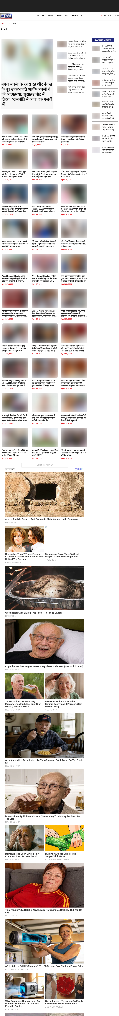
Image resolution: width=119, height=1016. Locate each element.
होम (38, 16)
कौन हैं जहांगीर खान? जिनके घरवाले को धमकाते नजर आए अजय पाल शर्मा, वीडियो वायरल (73, 243)
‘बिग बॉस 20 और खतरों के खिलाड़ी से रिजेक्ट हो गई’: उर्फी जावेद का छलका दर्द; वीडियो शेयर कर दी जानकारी (108, 104)
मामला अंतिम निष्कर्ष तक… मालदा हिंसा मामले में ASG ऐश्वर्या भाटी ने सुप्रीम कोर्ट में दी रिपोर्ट (45, 452)
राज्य (8, 23)
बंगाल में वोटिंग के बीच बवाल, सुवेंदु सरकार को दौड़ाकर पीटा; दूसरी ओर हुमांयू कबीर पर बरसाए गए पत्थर (14, 348)
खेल (66, 16)
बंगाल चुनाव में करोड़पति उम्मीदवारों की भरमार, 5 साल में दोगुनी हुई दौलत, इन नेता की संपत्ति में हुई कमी (73, 417)
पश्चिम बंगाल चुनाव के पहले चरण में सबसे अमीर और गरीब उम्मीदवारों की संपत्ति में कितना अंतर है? (43, 417)
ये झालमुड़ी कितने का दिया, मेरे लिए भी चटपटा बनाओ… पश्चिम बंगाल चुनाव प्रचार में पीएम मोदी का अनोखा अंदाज (14, 417)
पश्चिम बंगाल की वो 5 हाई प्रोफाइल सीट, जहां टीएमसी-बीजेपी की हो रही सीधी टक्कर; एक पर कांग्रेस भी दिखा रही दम (73, 348)
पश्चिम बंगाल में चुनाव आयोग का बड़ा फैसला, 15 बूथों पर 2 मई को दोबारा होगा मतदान (73, 139)
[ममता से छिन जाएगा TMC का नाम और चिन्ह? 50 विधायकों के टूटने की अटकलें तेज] (62, 67)
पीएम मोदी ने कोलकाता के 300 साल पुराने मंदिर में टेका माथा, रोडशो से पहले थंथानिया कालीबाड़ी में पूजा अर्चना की (74, 278)
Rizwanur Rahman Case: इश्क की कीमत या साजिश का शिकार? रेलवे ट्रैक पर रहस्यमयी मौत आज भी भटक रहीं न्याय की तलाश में (15, 139)
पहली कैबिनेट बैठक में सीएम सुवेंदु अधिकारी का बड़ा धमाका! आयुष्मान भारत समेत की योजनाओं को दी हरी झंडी (76, 90)
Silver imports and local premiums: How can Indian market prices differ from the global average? (77, 56)
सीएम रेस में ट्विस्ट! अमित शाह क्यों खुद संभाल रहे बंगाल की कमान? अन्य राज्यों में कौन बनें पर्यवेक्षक (45, 139)
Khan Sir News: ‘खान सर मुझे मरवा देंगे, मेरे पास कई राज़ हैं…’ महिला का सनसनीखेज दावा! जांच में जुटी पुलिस (108, 150)
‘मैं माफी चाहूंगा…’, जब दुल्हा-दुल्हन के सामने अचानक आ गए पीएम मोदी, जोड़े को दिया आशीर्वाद (73, 452)
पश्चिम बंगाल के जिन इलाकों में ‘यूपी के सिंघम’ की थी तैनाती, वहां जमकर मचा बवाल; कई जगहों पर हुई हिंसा (44, 174)
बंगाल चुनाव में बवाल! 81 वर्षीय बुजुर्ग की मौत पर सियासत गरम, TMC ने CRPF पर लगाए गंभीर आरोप (14, 174)
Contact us (76, 16)
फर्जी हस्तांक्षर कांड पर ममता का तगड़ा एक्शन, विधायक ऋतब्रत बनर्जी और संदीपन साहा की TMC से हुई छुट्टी (76, 78)
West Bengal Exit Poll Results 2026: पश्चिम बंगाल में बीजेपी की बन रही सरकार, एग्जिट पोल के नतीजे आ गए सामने (44, 209)
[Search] (111, 16)
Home (2, 23)
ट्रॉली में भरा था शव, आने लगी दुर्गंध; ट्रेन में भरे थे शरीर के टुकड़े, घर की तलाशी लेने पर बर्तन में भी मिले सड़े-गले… (108, 94)
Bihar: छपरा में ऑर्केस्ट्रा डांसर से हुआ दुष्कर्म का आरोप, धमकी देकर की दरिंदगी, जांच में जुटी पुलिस (108, 49)
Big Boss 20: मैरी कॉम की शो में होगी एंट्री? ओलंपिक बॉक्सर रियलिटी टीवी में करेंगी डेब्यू (108, 139)
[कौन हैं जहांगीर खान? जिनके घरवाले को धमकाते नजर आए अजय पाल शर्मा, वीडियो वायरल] (74, 234)
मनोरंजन (50, 16)
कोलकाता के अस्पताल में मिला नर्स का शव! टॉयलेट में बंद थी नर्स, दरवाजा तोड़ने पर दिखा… (77, 44)
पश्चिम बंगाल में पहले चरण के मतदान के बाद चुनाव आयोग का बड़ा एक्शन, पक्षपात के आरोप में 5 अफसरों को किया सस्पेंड (15, 313)
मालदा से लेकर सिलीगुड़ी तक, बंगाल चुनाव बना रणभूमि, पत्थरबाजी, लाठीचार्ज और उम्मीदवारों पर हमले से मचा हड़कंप (73, 313)
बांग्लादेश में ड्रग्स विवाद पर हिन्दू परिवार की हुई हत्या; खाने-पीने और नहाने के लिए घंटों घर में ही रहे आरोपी (109, 71)
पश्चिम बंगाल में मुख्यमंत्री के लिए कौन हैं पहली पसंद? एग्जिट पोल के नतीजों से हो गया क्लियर (74, 174)
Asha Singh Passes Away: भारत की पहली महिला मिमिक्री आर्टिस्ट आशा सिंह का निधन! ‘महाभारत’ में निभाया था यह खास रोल (108, 116)
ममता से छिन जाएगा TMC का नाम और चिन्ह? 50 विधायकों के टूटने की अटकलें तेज (77, 67)
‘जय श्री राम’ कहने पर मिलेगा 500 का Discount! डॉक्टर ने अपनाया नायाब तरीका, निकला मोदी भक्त (15, 452)
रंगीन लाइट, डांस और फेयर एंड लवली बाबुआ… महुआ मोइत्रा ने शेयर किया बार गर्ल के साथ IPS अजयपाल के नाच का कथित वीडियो (44, 244)
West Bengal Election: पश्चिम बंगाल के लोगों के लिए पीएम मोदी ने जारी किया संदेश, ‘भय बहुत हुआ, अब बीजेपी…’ (45, 278)
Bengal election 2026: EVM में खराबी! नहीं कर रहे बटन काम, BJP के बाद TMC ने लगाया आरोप (15, 243)
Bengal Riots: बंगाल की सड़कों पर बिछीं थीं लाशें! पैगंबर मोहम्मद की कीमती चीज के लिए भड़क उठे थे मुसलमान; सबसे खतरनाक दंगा (44, 348)
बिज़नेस (59, 16)
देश (43, 16)
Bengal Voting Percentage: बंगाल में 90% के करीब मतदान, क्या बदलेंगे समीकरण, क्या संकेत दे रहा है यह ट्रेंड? (43, 313)
